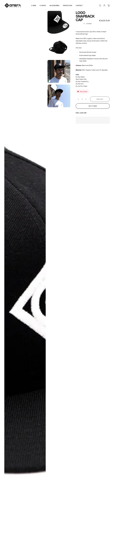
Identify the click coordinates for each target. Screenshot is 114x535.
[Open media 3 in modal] (58, 46)
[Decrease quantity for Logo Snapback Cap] (78, 99)
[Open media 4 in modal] (58, 71)
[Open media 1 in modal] (25, 272)
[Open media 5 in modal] (58, 96)
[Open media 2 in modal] (58, 22)
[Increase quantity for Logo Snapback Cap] (86, 99)
